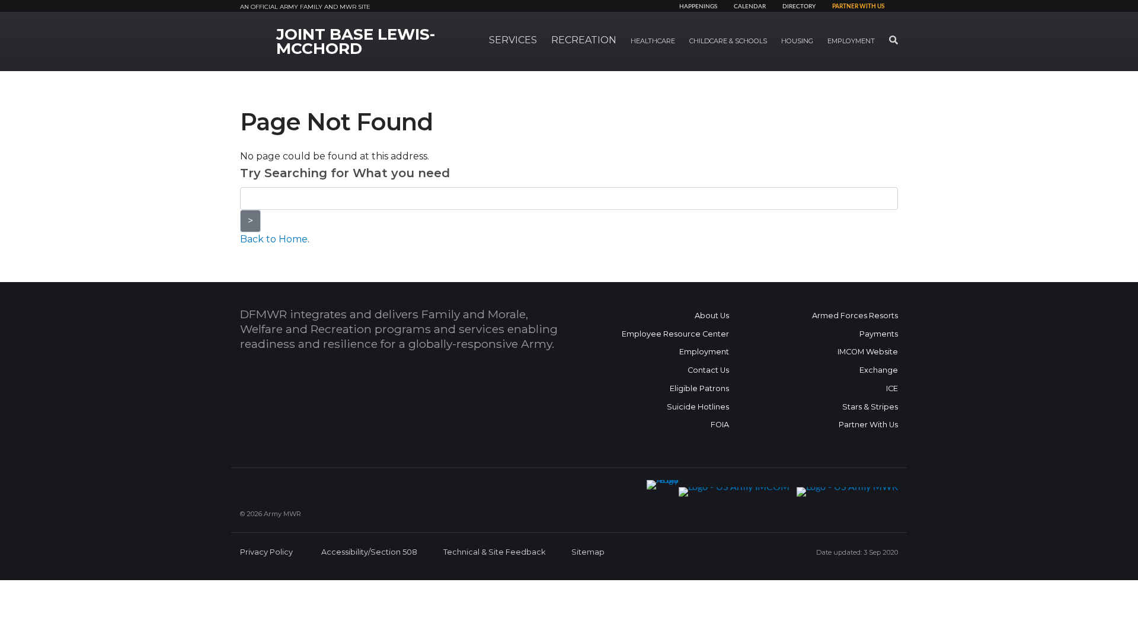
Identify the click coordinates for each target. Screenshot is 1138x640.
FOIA (720, 424)
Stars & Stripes (870, 406)
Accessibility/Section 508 (369, 552)
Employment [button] (851, 41)
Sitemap (588, 552)
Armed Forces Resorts (855, 315)
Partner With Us (868, 424)
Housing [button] (797, 41)
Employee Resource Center (675, 333)
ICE (892, 388)
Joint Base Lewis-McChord (355, 41)
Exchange (878, 370)
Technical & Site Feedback (494, 552)
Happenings (698, 6)
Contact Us (708, 370)
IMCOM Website (867, 351)
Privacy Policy (266, 552)
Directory (799, 6)
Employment (704, 351)
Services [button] (513, 40)
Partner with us (858, 6)
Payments (878, 333)
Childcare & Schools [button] (728, 41)
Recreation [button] (583, 40)
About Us (712, 315)
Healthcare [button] (653, 41)
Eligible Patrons (699, 388)
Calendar (750, 6)
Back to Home (274, 239)
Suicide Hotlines (698, 406)
